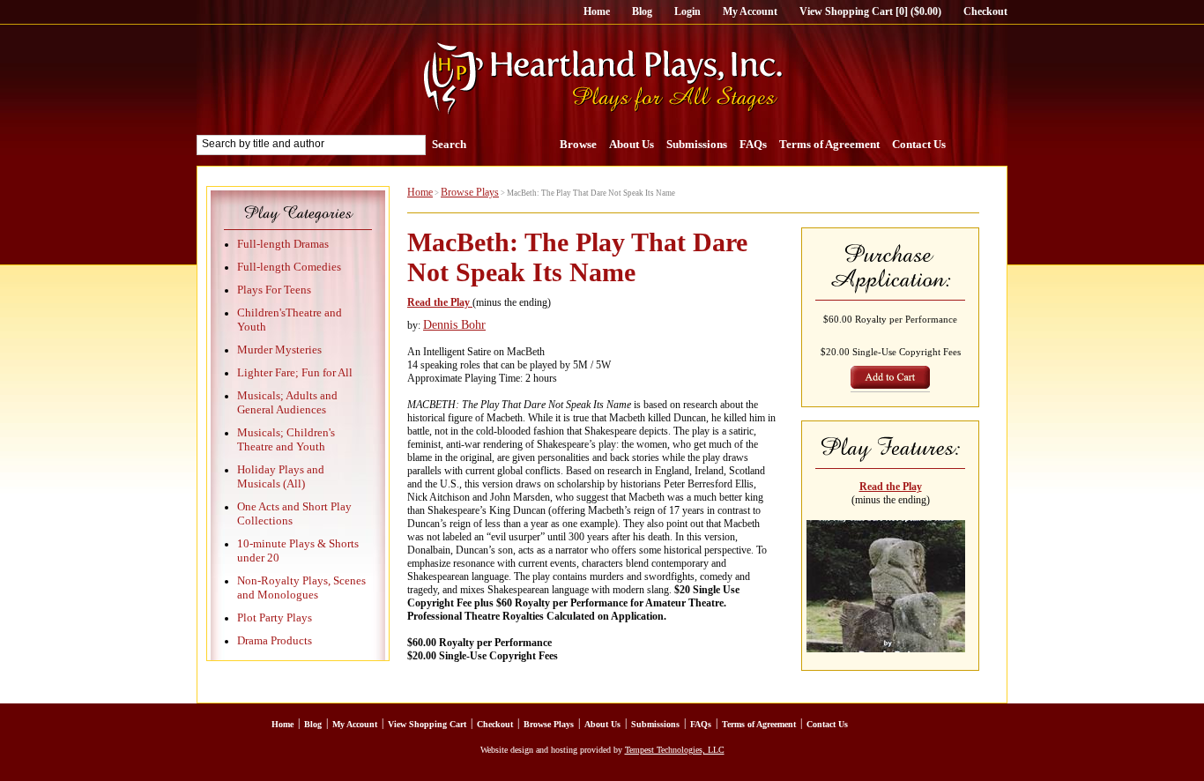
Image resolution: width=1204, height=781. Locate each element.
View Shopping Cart (427, 724)
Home (596, 11)
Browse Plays (470, 192)
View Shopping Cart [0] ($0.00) (870, 11)
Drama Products (274, 640)
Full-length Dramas (283, 243)
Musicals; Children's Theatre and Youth (286, 439)
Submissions (696, 144)
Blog (642, 11)
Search (449, 144)
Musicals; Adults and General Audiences (287, 402)
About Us (631, 144)
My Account (750, 11)
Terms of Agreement (829, 144)
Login (687, 11)
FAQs (753, 144)
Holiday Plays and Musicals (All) (280, 476)
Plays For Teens (274, 289)
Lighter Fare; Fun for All (295, 372)
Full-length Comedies (289, 266)
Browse (578, 144)
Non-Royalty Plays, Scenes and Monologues (301, 587)
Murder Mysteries (279, 349)
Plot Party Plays (274, 617)
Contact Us (919, 144)
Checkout (985, 11)
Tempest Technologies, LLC (675, 750)
